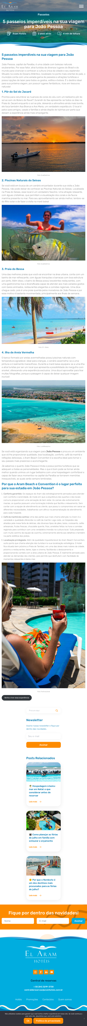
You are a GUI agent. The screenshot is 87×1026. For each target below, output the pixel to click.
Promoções (32, 999)
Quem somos (65, 999)
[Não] (84, 1018)
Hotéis (18, 999)
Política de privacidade (48, 1020)
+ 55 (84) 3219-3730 (44, 986)
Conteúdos (48, 999)
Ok (28, 1020)
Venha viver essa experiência (16, 698)
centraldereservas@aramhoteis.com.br (43, 990)
